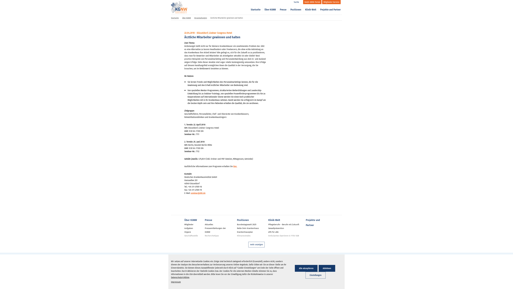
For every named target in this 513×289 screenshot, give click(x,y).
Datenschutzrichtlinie (180, 277)
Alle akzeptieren (306, 268)
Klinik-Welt (310, 9)
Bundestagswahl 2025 (246, 224)
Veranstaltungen (200, 18)
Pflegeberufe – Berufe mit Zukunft (283, 224)
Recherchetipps (212, 236)
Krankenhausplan (245, 232)
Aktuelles (209, 224)
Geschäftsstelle (191, 236)
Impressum (176, 282)
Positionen (295, 9)
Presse (283, 9)
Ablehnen (327, 268)
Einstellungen (315, 275)
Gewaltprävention (276, 228)
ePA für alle (273, 232)
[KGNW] (179, 3)
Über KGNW (270, 9)
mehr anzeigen (256, 244)
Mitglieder (188, 224)
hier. (235, 166)
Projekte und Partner (330, 9)
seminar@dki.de (198, 193)
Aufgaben (188, 228)
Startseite (256, 9)
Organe (187, 232)
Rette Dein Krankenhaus (248, 228)
